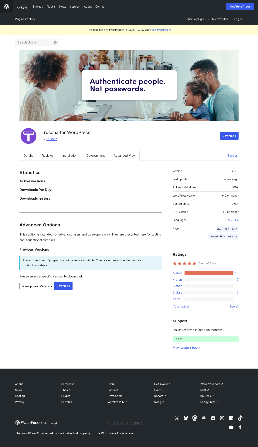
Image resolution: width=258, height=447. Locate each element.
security (232, 236)
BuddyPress (209, 402)
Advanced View (125, 155)
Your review (181, 306)
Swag (159, 402)
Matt (204, 390)
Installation (69, 155)
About (19, 384)
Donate (160, 395)
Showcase (67, 384)
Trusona (51, 139)
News (18, 390)
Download (229, 135)
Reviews (47, 155)
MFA (234, 228)
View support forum (186, 347)
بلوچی (54, 423)
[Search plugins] (55, 42)
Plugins (65, 395)
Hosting (20, 395)
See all (234, 306)
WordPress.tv (118, 402)
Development (95, 155)
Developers (115, 395)
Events (158, 390)
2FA (219, 228)
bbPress (207, 395)
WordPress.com (211, 384)
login (226, 228)
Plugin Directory (25, 19)
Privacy (19, 402)
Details (28, 155)
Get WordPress (240, 6)
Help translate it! (160, 29)
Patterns (66, 402)
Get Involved (162, 384)
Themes (66, 390)
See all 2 (233, 220)
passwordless (217, 236)
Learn (111, 384)
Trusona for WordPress (65, 132)
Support (233, 155)
